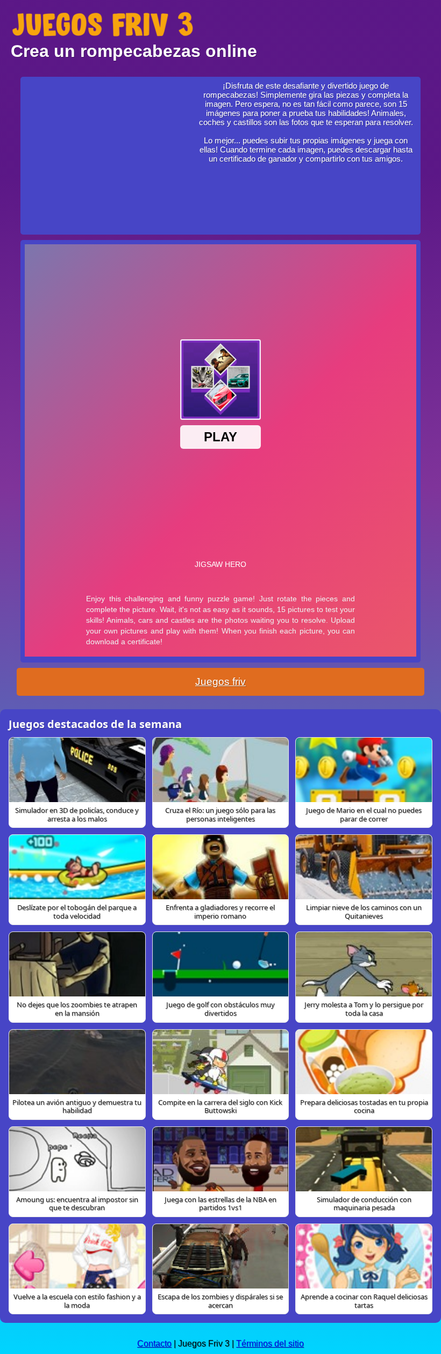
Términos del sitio (270, 1343)
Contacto (154, 1343)
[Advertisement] (108, 148)
